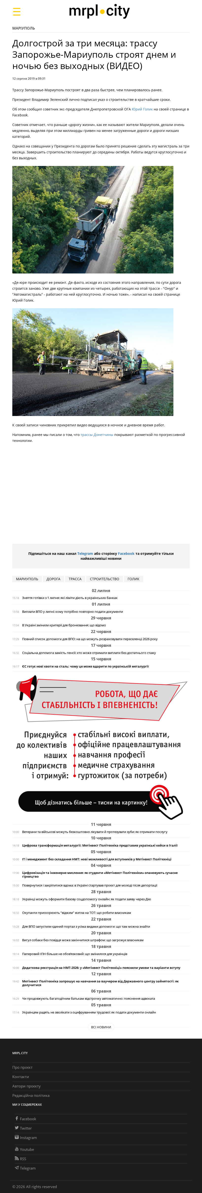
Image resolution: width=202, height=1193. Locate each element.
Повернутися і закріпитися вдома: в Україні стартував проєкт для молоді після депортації (89, 885)
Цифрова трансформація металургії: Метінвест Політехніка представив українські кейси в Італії (100, 845)
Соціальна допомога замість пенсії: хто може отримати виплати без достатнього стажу (89, 653)
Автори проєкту (26, 1086)
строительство (104, 579)
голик (133, 579)
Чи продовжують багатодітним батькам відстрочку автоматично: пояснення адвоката (88, 998)
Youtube (27, 1149)
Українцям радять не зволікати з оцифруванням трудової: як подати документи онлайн (89, 1012)
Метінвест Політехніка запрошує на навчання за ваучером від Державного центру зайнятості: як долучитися (100, 983)
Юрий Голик (143, 109)
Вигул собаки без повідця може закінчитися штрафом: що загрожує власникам (83, 940)
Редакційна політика (31, 1095)
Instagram (28, 1137)
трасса (75, 579)
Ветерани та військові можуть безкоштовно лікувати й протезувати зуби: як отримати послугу (95, 832)
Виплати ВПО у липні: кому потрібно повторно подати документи (72, 612)
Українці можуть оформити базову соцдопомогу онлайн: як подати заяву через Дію (86, 899)
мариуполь (27, 579)
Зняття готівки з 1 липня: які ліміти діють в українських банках (70, 598)
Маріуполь (23, 28)
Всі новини (101, 1027)
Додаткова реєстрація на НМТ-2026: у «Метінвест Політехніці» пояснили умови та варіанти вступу (101, 968)
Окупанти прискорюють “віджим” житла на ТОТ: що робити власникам (76, 913)
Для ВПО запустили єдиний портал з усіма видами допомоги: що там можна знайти (86, 926)
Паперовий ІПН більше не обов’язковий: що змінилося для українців (74, 954)
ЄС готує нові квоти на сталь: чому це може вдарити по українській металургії (85, 666)
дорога (53, 579)
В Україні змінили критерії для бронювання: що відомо (64, 625)
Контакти (20, 1076)
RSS (23, 1158)
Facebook (126, 553)
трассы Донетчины (97, 434)
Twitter (26, 1128)
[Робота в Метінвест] (101, 747)
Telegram (85, 553)
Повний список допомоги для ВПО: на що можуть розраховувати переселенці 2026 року (90, 639)
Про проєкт (22, 1067)
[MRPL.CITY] (99, 11)
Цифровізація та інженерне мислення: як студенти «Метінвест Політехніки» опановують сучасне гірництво (100, 874)
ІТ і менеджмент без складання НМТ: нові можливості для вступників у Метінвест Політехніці (96, 859)
